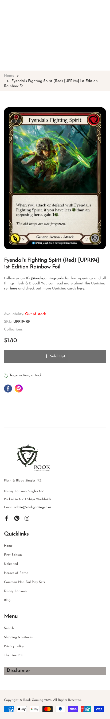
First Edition (13, 555)
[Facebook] (6, 518)
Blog (7, 600)
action (24, 375)
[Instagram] (27, 518)
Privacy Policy (14, 646)
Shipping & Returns (18, 637)
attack (36, 375)
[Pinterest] (16, 518)
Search (9, 628)
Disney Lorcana (15, 591)
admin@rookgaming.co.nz (33, 507)
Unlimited (11, 564)
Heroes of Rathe (16, 573)
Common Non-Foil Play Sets (24, 582)
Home (8, 546)
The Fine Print (14, 655)
